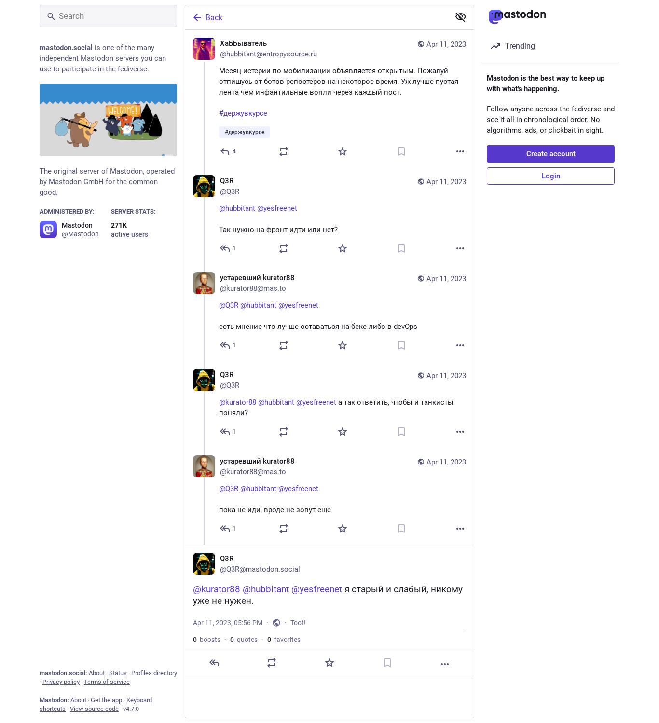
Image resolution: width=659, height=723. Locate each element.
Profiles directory (154, 673)
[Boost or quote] (283, 151)
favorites (284, 639)
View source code (94, 708)
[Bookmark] (401, 151)
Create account (551, 154)
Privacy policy (61, 681)
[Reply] (214, 662)
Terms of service (107, 681)
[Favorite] (342, 151)
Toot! (298, 623)
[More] (460, 151)
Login (551, 176)
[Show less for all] (461, 16)
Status (118, 673)
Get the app (106, 700)
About (97, 673)
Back (214, 17)
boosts (206, 639)
